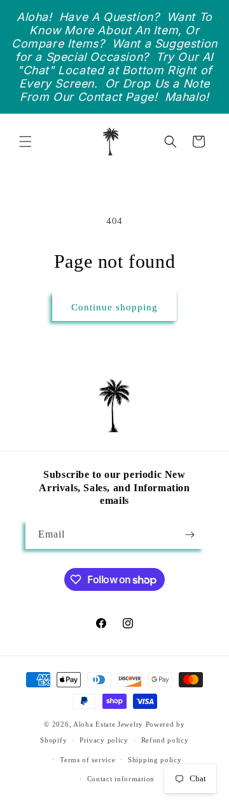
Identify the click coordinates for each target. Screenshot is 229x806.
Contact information (121, 779)
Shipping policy (155, 759)
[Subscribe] (190, 534)
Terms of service (87, 759)
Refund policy (165, 740)
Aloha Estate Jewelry (108, 724)
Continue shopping (114, 307)
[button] (25, 141)
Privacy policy (104, 740)
